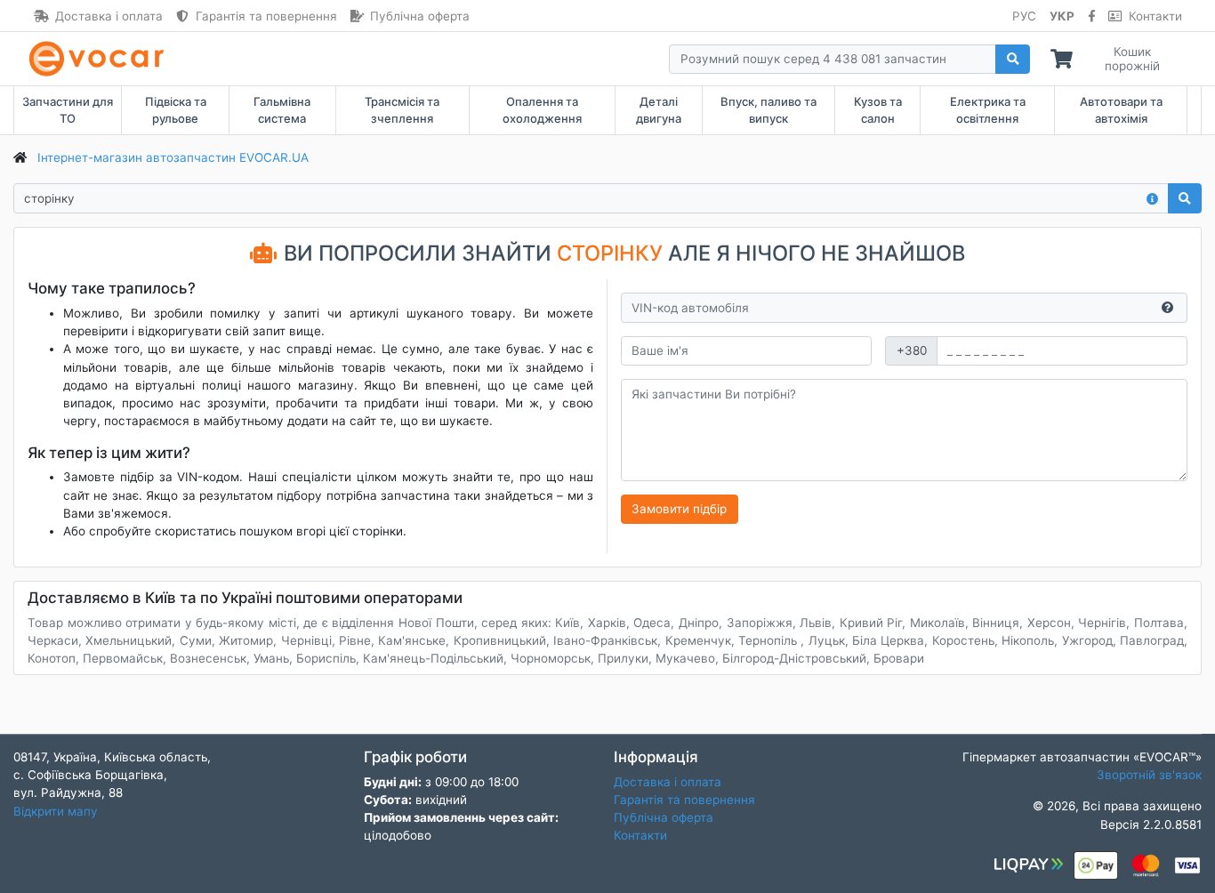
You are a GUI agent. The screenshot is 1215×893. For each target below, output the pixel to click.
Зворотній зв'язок (1149, 775)
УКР (1062, 16)
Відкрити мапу (55, 811)
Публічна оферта (420, 16)
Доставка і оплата (109, 16)
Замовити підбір (679, 509)
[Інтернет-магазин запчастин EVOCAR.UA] (100, 58)
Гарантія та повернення (266, 16)
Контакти (1155, 16)
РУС (1024, 16)
